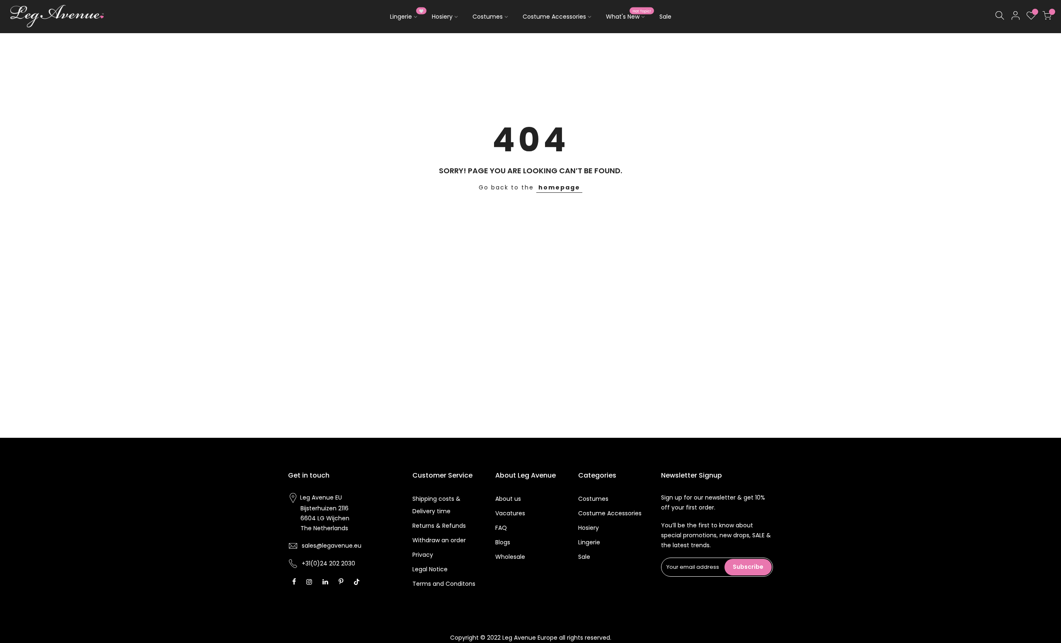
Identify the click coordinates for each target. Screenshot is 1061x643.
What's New (629, 15)
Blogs (502, 542)
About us (508, 499)
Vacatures (510, 513)
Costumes (487, 16)
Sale (665, 16)
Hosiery (442, 16)
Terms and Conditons (443, 584)
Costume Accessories (554, 16)
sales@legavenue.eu (331, 545)
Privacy (422, 555)
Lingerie (407, 15)
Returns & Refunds (439, 526)
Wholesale (510, 557)
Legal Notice (430, 569)
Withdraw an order (439, 540)
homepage (559, 187)
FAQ (501, 528)
